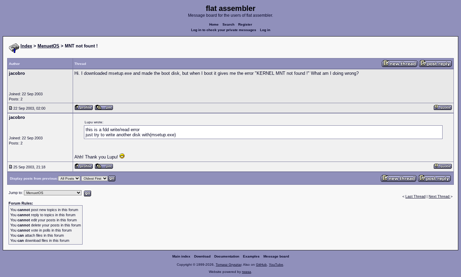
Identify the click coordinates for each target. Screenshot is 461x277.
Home (214, 24)
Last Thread (415, 196)
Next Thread (439, 196)
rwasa (246, 272)
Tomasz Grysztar (228, 264)
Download (202, 256)
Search (228, 24)
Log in (265, 30)
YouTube (276, 264)
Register (245, 24)
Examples (251, 256)
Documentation (226, 256)
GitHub (261, 264)
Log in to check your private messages (223, 30)
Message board (276, 256)
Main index (181, 256)
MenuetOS (48, 46)
